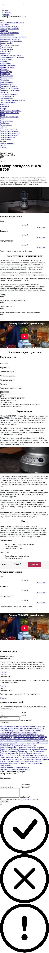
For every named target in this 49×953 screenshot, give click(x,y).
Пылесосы (43, 749)
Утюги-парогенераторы (34, 757)
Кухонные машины (7, 743)
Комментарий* (26, 720)
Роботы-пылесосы (25, 751)
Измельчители (31, 737)
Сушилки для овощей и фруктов (13, 753)
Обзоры (6, 15)
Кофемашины (26, 741)
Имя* (24, 713)
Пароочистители (20, 747)
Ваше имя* (26, 785)
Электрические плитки (17, 763)
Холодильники (28, 759)
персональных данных (30, 799)
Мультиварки (42, 743)
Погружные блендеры (35, 747)
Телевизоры (5, 755)
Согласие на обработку (21, 799)
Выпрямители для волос (34, 735)
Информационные (7, 767)
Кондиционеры (6, 741)
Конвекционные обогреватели (33, 739)
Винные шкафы (19, 735)
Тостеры (22, 755)
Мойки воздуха (31, 743)
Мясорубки (31, 745)
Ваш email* (26, 787)
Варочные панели (17, 731)
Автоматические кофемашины (12, 726)
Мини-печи (20, 743)
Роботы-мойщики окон (9, 751)
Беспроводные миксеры (17, 728)
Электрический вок (34, 763)
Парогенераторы (6, 747)
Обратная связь (6, 769)
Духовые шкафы (18, 737)
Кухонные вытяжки (40, 741)
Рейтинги (25, 767)
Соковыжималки (39, 751)
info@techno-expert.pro (21, 769)
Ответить (3, 672)
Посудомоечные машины (29, 749)
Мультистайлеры (20, 745)
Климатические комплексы (11, 739)
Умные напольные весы (9, 757)
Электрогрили (5, 765)
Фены (46, 757)
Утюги (22, 757)
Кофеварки (16, 741)
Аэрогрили (28, 726)
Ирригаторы (42, 737)
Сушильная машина (33, 753)
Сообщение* (25, 797)
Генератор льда (6, 737)
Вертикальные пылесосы (18, 733)
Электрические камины (19, 761)
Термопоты (14, 755)
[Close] (1, 804)
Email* (24, 715)
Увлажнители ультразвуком (36, 755)
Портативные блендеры (9, 749)
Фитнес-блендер (6, 759)
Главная (5, 11)
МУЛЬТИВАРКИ (7, 745)
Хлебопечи (17, 759)
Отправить (4, 722)
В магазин (34, 565)
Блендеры (7, 13)
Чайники (38, 759)
